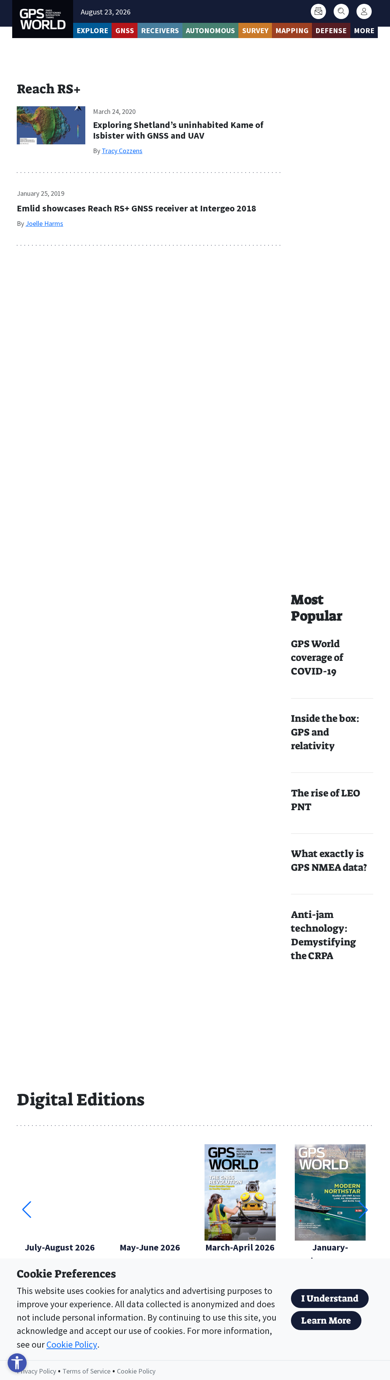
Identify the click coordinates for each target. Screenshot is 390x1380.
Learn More (326, 1320)
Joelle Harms (44, 223)
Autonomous (210, 30)
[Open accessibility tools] (17, 1362)
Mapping (291, 30)
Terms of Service (86, 1371)
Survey (255, 30)
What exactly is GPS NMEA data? (329, 861)
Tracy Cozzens (122, 150)
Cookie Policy (71, 1344)
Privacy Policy (36, 1371)
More (364, 30)
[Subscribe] (318, 11)
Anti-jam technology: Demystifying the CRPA (323, 935)
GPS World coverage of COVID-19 (317, 658)
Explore (92, 30)
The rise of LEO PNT (325, 800)
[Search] (341, 11)
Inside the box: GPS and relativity (325, 732)
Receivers (160, 30)
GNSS (124, 30)
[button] (363, 1209)
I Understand (329, 1298)
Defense (331, 30)
